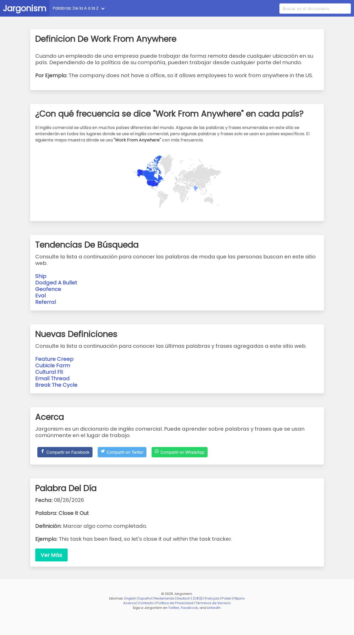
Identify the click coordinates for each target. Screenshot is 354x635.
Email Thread (52, 378)
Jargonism (24, 8)
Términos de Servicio (213, 603)
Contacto (146, 603)
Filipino (239, 598)
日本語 (198, 598)
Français (212, 598)
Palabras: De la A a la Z (75, 8)
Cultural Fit (49, 372)
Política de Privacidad (174, 603)
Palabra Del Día (128, 8)
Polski (226, 598)
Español (145, 598)
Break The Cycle (56, 384)
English (130, 598)
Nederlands (164, 598)
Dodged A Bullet (56, 282)
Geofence (48, 289)
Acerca (129, 603)
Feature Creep (54, 359)
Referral (45, 302)
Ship (40, 276)
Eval (40, 295)
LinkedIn (214, 607)
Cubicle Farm (52, 365)
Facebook (189, 607)
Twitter (173, 607)
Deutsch (183, 598)
